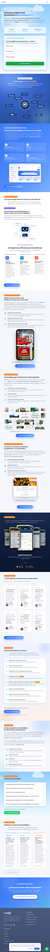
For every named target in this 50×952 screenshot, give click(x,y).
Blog (5, 938)
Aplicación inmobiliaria (31, 919)
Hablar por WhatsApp (12, 812)
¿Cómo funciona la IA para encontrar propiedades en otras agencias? (22, 804)
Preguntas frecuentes (9, 941)
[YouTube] (14, 925)
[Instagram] (8, 925)
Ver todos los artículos (11, 872)
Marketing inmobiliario (31, 922)
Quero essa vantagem (11, 285)
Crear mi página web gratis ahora (24, 896)
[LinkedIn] (11, 925)
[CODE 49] (3, 2)
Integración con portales (31, 917)
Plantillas (6, 933)
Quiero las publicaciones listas (24, 366)
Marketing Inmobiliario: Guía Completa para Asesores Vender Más (9, 840)
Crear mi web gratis (25, 63)
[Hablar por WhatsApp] (47, 949)
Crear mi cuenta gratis (11, 711)
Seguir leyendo (8, 866)
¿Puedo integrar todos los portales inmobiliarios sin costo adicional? (22, 796)
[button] (41, 537)
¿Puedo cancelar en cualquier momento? (15, 792)
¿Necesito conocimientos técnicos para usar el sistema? (19, 788)
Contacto (6, 943)
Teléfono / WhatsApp (10, 56)
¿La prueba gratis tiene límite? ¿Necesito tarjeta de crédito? (19, 784)
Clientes (6, 936)
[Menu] (47, 2)
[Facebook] (5, 925)
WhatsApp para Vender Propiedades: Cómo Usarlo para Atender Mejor (39, 840)
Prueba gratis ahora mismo (24, 435)
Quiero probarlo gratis (24, 506)
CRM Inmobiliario (30, 914)
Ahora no (30, 948)
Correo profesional (10, 51)
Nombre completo (9, 45)
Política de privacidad (42, 949)
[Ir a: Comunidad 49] (27, 562)
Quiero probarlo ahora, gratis (13, 186)
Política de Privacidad (30, 946)
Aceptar (36, 948)
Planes (5, 931)
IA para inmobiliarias (30, 924)
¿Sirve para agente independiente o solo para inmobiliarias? (19, 800)
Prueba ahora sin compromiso (13, 637)
